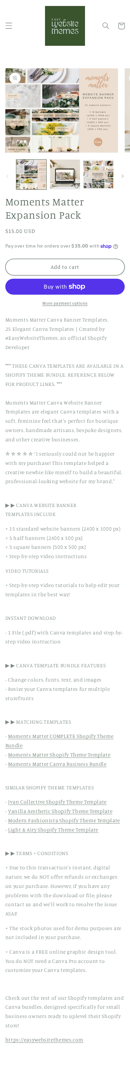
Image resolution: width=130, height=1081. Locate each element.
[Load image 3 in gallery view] (98, 174)
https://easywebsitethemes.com (44, 1040)
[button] (8, 26)
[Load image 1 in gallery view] (31, 174)
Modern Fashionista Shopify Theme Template (64, 820)
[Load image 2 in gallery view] (65, 174)
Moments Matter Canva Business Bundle (57, 764)
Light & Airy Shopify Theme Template (53, 830)
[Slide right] (122, 176)
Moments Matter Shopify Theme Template (59, 755)
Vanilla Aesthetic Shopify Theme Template (60, 811)
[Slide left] (7, 176)
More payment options (65, 303)
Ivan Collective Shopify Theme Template (57, 802)
